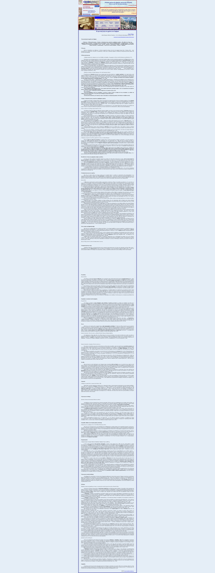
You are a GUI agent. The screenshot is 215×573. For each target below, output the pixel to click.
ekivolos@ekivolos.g (91, 12)
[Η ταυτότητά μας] (91, 3)
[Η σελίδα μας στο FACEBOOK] (97, 6)
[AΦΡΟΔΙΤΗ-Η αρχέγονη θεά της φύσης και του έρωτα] (80, 14)
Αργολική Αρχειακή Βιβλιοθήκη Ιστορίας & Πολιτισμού (124, 37)
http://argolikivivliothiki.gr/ (129, 571)
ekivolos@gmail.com (91, 10)
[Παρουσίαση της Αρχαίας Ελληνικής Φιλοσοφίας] (107, 28)
